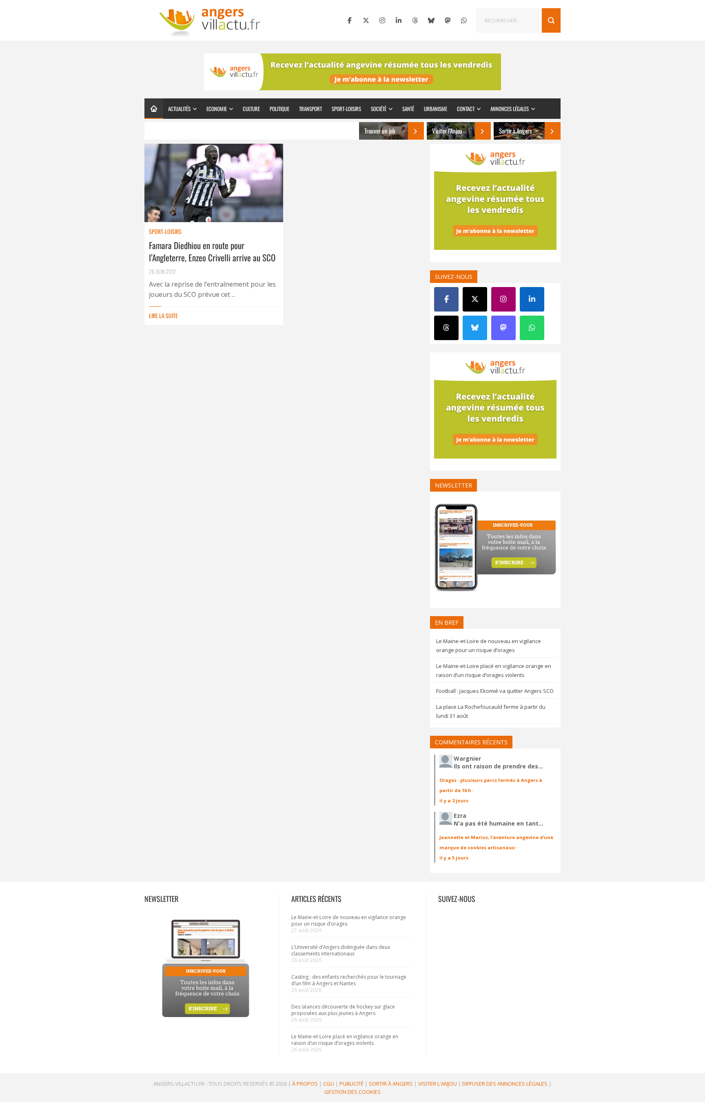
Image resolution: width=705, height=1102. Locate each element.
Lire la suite (163, 315)
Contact (465, 109)
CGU (328, 1083)
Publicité (351, 1083)
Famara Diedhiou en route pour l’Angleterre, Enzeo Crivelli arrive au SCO (212, 251)
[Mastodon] (447, 20)
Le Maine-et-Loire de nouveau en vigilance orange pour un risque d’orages (348, 920)
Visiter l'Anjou (437, 1083)
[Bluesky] (431, 20)
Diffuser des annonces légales (505, 1083)
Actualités (179, 109)
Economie (216, 109)
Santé (408, 109)
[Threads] (415, 20)
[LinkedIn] (399, 20)
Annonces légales (509, 109)
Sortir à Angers (391, 1083)
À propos (305, 1083)
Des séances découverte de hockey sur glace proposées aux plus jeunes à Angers (343, 1010)
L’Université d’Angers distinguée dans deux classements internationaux (340, 950)
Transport (310, 109)
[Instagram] (382, 20)
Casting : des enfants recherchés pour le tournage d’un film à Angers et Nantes (348, 980)
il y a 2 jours (453, 800)
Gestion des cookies (352, 1091)
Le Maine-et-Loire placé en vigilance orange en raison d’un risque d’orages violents (344, 1039)
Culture (251, 109)
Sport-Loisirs (346, 109)
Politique (279, 109)
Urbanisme (435, 109)
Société (378, 109)
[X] (366, 20)
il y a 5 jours (453, 858)
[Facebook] (350, 20)
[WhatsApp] (464, 20)
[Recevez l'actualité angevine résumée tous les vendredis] (352, 71)
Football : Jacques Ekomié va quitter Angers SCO (495, 691)
